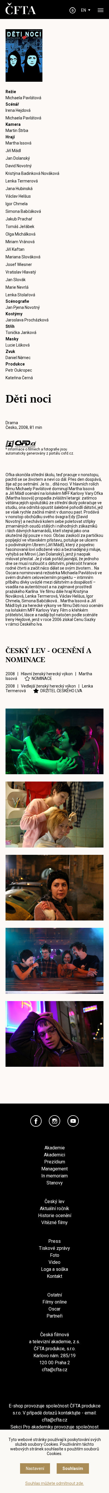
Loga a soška (54, 1269)
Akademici (54, 1155)
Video (54, 1262)
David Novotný (19, 165)
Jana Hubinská (19, 188)
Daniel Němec (18, 357)
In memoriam (54, 1176)
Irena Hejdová (18, 110)
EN (83, 10)
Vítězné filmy (54, 1222)
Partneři (54, 1316)
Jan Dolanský (18, 158)
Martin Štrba (17, 130)
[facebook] (36, 1121)
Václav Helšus (18, 196)
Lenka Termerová (22, 181)
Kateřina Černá (19, 377)
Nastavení (35, 1468)
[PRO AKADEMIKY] (72, 10)
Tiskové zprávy (54, 1248)
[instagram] (54, 1121)
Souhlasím (72, 1468)
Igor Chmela (17, 203)
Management (54, 1169)
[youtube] (73, 1121)
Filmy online (54, 1302)
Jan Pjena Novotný (23, 307)
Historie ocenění (54, 1215)
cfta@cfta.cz (54, 1369)
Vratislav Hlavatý (21, 272)
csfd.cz (67, 453)
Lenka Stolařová (20, 295)
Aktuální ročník (54, 1208)
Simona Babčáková (23, 211)
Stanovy (55, 1183)
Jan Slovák (16, 279)
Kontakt (54, 1276)
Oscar (54, 1309)
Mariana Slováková (23, 257)
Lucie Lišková (18, 345)
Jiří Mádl (13, 150)
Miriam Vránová (20, 241)
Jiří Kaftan (15, 249)
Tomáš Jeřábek (20, 226)
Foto (54, 1255)
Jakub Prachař (19, 219)
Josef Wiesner (19, 264)
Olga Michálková (20, 234)
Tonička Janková (21, 332)
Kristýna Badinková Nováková (32, 173)
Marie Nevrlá (17, 287)
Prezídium (54, 1162)
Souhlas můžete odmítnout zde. (54, 1483)
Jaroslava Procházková (27, 320)
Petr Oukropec (19, 370)
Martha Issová (18, 143)
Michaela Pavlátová (23, 97)
